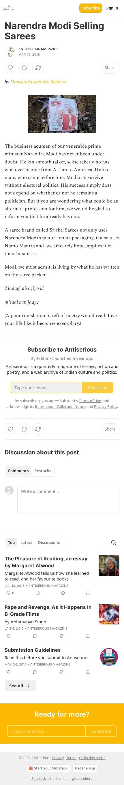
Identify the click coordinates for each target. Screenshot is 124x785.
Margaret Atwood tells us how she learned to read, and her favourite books (47, 576)
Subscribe (91, 8)
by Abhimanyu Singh (25, 621)
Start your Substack (50, 768)
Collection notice (92, 757)
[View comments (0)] (24, 68)
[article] (62, 576)
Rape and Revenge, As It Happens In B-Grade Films (48, 610)
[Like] (10, 68)
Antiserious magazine (38, 49)
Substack (38, 778)
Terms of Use (90, 400)
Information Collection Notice (60, 406)
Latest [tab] (26, 542)
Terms (71, 757)
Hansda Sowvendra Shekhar (38, 82)
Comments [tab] (18, 470)
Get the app (85, 768)
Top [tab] (11, 542)
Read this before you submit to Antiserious (47, 657)
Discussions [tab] (49, 542)
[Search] (113, 542)
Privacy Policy (105, 406)
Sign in (112, 8)
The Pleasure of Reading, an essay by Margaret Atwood (46, 562)
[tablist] (30, 471)
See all (16, 685)
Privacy (58, 757)
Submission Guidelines (33, 650)
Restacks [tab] (42, 470)
